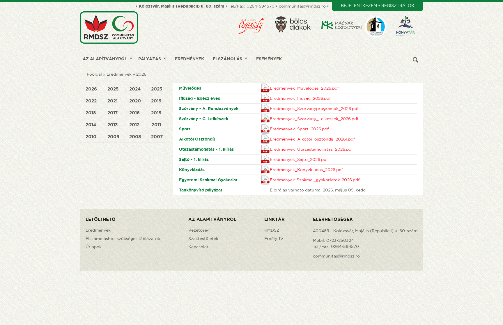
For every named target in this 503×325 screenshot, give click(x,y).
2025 (112, 88)
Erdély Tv (273, 238)
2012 (134, 124)
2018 (91, 112)
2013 (112, 124)
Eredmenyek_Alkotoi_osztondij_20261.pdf (312, 139)
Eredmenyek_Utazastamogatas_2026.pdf (311, 149)
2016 (134, 112)
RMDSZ (271, 230)
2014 (91, 124)
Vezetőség (199, 230)
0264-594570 (260, 6)
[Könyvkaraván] (409, 13)
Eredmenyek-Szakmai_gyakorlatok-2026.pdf (314, 179)
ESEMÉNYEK (269, 58)
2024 (135, 88)
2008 (135, 136)
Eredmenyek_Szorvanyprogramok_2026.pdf (314, 108)
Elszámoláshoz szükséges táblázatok (123, 238)
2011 (156, 124)
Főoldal (94, 74)
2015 (156, 112)
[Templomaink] (379, 13)
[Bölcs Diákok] (297, 13)
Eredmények (119, 74)
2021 (112, 100)
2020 (135, 100)
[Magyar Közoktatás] (342, 13)
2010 (91, 136)
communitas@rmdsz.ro (302, 6)
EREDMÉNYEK (189, 58)
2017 (112, 112)
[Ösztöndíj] (255, 13)
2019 (156, 100)
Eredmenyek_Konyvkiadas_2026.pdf (306, 169)
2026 (141, 74)
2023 (156, 88)
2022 (91, 100)
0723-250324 (340, 240)
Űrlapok (94, 246)
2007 (157, 136)
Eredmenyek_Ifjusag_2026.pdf (300, 98)
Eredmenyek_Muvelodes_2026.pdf (304, 88)
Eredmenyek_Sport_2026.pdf (299, 129)
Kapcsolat (198, 246)
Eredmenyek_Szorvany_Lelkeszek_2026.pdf (314, 118)
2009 (113, 136)
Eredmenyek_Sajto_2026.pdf (299, 159)
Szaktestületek (203, 238)
